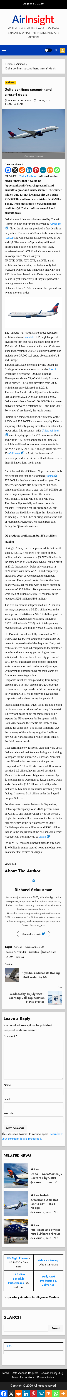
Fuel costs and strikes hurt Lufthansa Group (45, 1232)
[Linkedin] (29, 170)
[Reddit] (22, 170)
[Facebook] (8, 170)
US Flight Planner (17, 1258)
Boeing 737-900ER (16, 952)
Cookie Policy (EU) (52, 1373)
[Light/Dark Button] (48, 50)
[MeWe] (43, 170)
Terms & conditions (23, 1377)
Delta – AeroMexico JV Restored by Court (47, 1176)
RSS (9, 1346)
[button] (4, 50)
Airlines (10, 82)
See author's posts (32, 934)
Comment (10, 1036)
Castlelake (29, 337)
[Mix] (50, 170)
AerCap (9, 237)
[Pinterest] (36, 170)
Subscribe (62, 50)
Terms (5, 1373)
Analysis (44, 1195)
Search (12, 1317)
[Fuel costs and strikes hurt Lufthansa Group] (16, 1231)
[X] (15, 170)
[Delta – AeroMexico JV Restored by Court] (16, 1175)
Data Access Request (25, 1373)
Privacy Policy (45, 1377)
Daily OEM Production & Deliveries (48, 1281)
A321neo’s (14, 453)
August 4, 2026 (42, 1212)
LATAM (9, 957)
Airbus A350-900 (34, 947)
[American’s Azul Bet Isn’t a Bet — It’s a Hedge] (16, 1203)
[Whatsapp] (57, 170)
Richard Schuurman (19, 100)
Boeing (49, 475)
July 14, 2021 (44, 100)
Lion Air (53, 369)
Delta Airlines (27, 176)
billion (42, 836)
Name (7, 1085)
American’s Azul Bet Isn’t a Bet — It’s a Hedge (44, 1204)
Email (7, 1099)
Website (9, 1113)
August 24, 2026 (43, 1182)
